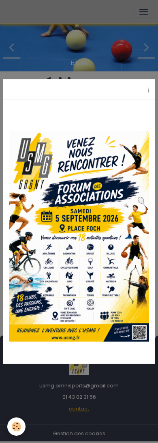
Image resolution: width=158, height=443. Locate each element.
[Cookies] (16, 426)
